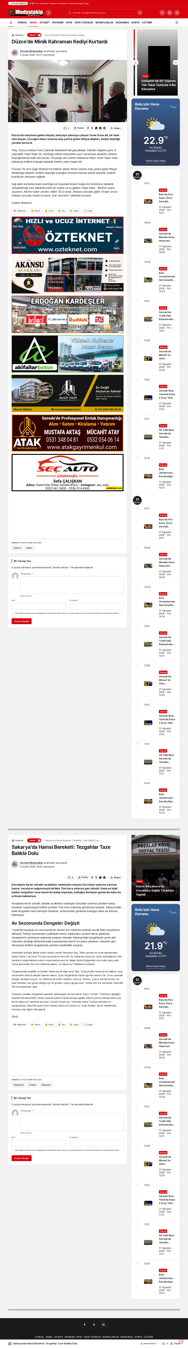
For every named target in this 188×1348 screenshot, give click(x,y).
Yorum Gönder (21, 621)
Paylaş (177, 1343)
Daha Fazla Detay (156, 160)
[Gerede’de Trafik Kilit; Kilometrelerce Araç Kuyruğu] (155, 317)
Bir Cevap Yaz (22, 561)
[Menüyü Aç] (49, 13)
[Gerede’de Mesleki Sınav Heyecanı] (155, 238)
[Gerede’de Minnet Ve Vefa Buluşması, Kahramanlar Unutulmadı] (155, 356)
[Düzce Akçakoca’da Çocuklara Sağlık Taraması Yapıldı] (155, 868)
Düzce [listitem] (17, 548)
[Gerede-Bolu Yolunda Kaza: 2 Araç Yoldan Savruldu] (155, 395)
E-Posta (74, 600)
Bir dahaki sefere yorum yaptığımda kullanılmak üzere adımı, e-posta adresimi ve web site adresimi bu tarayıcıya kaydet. (67, 613)
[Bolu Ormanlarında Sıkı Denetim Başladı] (155, 277)
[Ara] (139, 12)
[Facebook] (84, 1324)
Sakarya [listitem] (46, 1085)
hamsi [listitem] (32, 1085)
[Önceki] (136, 62)
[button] (170, 13)
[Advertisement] (68, 514)
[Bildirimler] (177, 13)
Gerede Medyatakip (31, 51)
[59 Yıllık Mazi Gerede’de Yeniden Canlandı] (155, 434)
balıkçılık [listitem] (19, 1085)
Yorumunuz (26, 574)
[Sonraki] (175, 62)
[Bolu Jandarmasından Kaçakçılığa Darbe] (155, 474)
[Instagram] (103, 1324)
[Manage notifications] (181, 1341)
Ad (14, 600)
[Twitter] (94, 1324)
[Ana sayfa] (11, 22)
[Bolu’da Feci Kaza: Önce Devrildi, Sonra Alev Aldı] (155, 194)
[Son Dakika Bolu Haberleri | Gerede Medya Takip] (25, 12)
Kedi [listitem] (29, 548)
